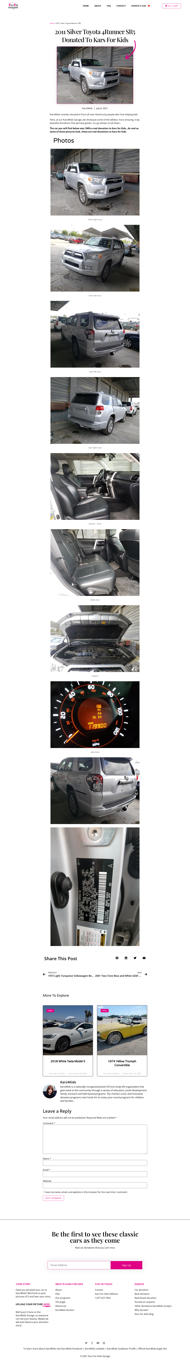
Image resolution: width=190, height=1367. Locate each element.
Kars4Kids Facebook (71, 1348)
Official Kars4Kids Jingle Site (152, 1348)
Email (46, 1170)
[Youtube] (98, 1343)
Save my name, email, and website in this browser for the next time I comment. (86, 1192)
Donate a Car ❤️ (140, 6)
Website (47, 1181)
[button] (117, 958)
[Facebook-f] (92, 1343)
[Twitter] (86, 1343)
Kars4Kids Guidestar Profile (121, 1348)
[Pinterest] (104, 1343)
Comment (49, 1123)
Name (47, 1158)
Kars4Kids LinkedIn (94, 1348)
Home (86, 6)
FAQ (109, 6)
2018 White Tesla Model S (68, 1061)
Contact (121, 6)
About (97, 6)
